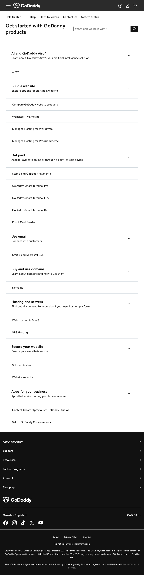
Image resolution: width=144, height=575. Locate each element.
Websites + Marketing (26, 116)
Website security (22, 377)
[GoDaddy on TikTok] (23, 524)
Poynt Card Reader (23, 222)
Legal (55, 537)
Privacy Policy (70, 537)
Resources (9, 459)
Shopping (9, 487)
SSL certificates (21, 365)
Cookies (87, 537)
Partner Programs (14, 469)
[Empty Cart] (135, 5)
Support (8, 450)
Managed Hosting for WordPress (32, 128)
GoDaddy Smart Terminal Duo (30, 210)
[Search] (134, 29)
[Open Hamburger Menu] (7, 5)
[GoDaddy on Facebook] (5, 524)
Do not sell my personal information (72, 544)
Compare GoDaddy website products (35, 104)
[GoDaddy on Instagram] (14, 524)
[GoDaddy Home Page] (17, 500)
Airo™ (15, 71)
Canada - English (13, 515)
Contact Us (70, 16)
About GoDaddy (13, 441)
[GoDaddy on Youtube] (41, 524)
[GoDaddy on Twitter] (32, 524)
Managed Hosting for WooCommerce (35, 140)
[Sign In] (127, 5)
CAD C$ (132, 515)
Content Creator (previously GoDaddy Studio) (40, 409)
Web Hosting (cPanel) (25, 320)
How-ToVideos (49, 16)
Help (33, 16)
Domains (17, 287)
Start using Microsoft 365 (28, 254)
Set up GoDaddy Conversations (31, 422)
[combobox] (102, 28)
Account (8, 478)
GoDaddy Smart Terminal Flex (30, 197)
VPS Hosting (20, 332)
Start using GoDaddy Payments (31, 173)
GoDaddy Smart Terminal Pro (30, 185)
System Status (90, 16)
